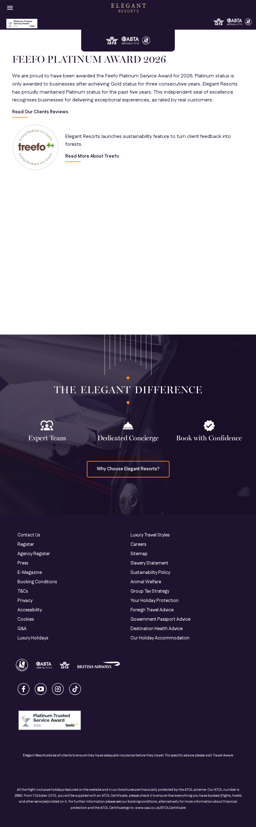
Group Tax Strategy (149, 591)
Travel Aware (223, 755)
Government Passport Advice (160, 619)
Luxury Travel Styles (150, 535)
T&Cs (22, 591)
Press (22, 563)
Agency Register (33, 554)
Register (25, 544)
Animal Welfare (145, 582)
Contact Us (28, 535)
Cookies (25, 619)
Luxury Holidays (32, 638)
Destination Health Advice (156, 629)
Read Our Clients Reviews (40, 112)
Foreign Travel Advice (152, 610)
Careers (138, 544)
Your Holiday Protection (154, 601)
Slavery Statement (149, 563)
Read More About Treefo (92, 156)
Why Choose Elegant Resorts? (128, 469)
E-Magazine (29, 573)
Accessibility (29, 610)
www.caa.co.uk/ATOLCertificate (160, 807)
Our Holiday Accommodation (160, 638)
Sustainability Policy (150, 573)
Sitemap (139, 554)
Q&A (22, 629)
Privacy (24, 601)
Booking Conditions (37, 582)
